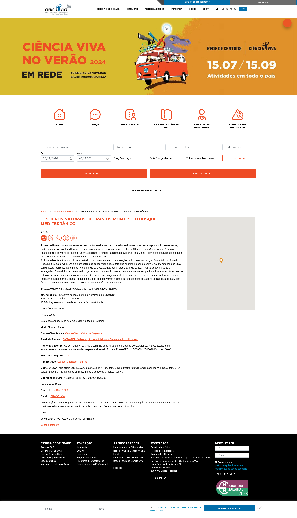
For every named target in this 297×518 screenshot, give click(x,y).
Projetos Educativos (87, 457)
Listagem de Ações (62, 211)
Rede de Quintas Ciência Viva (128, 461)
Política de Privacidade (162, 451)
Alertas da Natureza (201, 158)
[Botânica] (66, 237)
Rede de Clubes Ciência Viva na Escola (129, 453)
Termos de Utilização (162, 454)
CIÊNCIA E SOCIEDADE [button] (108, 9)
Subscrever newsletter (229, 508)
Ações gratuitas (162, 158)
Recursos (82, 454)
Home (44, 211)
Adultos (61, 361)
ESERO (80, 451)
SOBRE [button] (193, 9)
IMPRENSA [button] (177, 9)
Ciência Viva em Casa (51, 454)
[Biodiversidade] (59, 237)
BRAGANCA (58, 396)
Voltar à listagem (50, 425)
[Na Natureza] (44, 237)
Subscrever (226, 474)
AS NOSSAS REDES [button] (155, 9)
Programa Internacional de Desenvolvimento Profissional (92, 463)
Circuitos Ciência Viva (51, 451)
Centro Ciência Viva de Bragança (83, 333)
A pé (67, 355)
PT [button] (207, 9)
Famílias (82, 361)
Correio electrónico (160, 447)
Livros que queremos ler (53, 457)
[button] (221, 260)
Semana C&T (47, 447)
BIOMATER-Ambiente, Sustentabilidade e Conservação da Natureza (100, 339)
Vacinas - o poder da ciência (55, 464)
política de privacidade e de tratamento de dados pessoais (231, 467)
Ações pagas (124, 158)
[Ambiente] (52, 237)
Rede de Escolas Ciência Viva (128, 457)
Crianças (72, 361)
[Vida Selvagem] (74, 237)
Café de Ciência (48, 461)
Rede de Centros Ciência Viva (128, 447)
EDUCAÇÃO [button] (132, 9)
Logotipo (118, 468)
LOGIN (243, 9)
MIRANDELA (61, 390)
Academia (82, 447)
